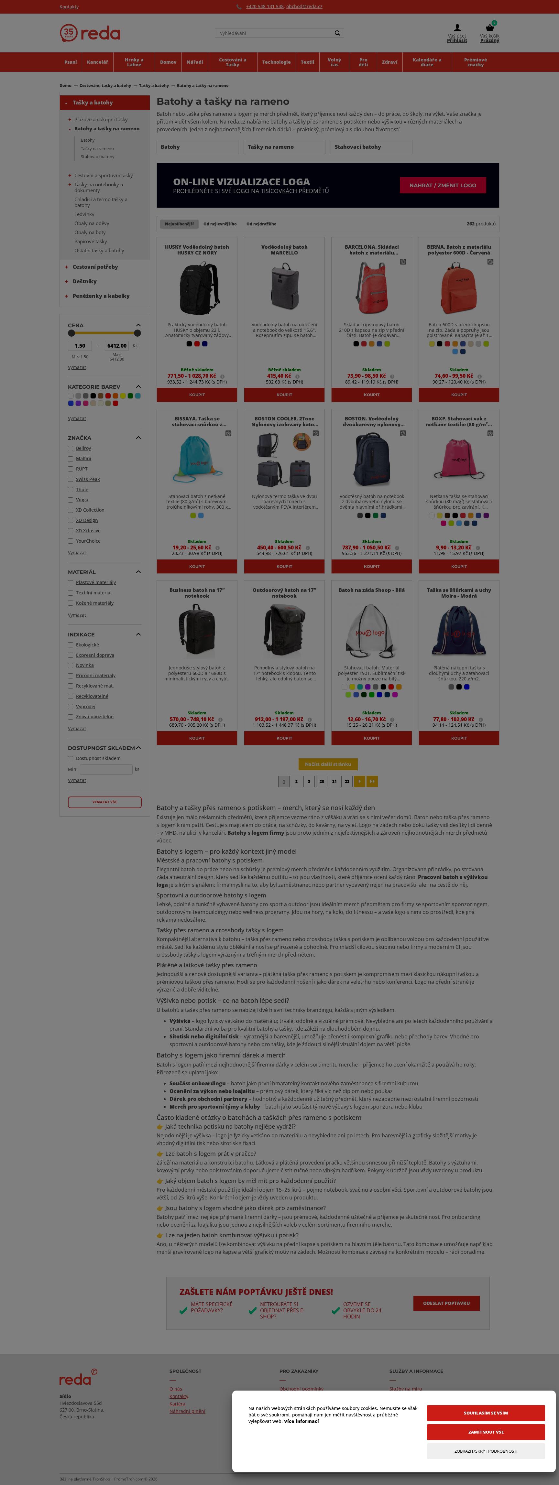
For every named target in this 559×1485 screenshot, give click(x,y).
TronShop (101, 1479)
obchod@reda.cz (304, 6)
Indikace (81, 634)
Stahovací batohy (98, 156)
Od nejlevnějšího (220, 224)
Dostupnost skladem (101, 748)
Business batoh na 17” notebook (197, 593)
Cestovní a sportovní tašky (103, 175)
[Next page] (359, 781)
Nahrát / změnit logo (443, 185)
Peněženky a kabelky (101, 295)
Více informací (301, 1421)
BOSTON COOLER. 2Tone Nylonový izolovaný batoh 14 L (284, 424)
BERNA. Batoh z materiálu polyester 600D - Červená (459, 250)
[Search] (337, 33)
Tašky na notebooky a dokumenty (98, 187)
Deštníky (85, 281)
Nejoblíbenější (179, 224)
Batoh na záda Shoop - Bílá (372, 590)
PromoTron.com (128, 1479)
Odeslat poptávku (446, 1303)
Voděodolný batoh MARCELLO (284, 250)
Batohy (88, 140)
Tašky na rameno (97, 148)
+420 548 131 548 (265, 6)
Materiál (82, 572)
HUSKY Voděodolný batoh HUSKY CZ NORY (197, 250)
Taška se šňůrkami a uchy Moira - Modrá (459, 593)
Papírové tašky (90, 241)
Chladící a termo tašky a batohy (100, 202)
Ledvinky (84, 214)
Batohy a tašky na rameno (107, 128)
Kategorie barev (94, 387)
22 (347, 781)
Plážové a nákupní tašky (101, 119)
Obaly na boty (90, 232)
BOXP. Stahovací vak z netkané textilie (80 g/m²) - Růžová (459, 424)
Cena (75, 325)
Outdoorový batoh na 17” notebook (284, 593)
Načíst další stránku (328, 764)
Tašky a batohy (93, 102)
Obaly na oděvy (91, 223)
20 (322, 781)
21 (334, 781)
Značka (79, 438)
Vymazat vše (105, 802)
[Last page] (372, 781)
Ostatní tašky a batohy (99, 250)
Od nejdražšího (262, 224)
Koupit (197, 394)
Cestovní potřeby (95, 266)
